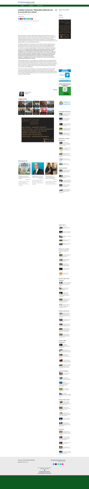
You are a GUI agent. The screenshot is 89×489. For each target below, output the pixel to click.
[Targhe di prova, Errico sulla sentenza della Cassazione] (38, 168)
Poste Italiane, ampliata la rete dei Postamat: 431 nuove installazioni (65, 378)
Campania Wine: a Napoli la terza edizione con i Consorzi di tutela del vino (64, 356)
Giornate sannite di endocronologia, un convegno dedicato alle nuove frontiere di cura (64, 335)
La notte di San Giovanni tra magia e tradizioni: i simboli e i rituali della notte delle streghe (64, 144)
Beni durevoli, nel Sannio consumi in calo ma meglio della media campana (65, 351)
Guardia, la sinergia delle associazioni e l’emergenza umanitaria (64, 185)
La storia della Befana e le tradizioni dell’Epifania (65, 443)
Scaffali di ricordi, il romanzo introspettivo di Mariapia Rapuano (65, 176)
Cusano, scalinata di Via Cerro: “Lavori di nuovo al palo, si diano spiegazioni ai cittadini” (65, 284)
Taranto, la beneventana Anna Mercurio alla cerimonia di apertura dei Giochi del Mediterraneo (64, 384)
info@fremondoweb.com (23, 462)
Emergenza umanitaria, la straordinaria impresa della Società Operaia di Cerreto (65, 181)
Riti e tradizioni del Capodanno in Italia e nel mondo (64, 448)
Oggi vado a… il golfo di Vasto (67, 237)
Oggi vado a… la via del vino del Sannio (67, 240)
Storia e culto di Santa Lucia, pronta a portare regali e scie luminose (65, 452)
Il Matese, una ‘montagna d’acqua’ (66, 164)
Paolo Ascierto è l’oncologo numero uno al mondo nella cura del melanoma (65, 409)
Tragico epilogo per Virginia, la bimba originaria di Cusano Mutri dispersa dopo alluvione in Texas (65, 403)
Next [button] (56, 176)
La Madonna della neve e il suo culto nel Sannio (65, 160)
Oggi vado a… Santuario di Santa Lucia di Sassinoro (65, 244)
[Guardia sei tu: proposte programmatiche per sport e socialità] (24, 168)
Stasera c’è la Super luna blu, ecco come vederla (64, 419)
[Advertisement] (37, 28)
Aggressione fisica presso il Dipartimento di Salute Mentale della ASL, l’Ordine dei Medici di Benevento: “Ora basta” (65, 315)
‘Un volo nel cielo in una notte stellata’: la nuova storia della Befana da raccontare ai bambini (64, 438)
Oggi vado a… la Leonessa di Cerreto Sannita (64, 228)
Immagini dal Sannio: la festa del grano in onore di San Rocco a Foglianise (65, 134)
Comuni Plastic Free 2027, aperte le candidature (64, 374)
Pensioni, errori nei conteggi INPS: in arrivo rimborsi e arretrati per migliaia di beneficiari (65, 433)
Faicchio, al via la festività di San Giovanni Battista (64, 289)
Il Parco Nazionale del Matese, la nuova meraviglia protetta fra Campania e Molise (65, 155)
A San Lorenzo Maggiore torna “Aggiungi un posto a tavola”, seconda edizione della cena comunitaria (64, 294)
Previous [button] (19, 176)
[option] (24, 175)
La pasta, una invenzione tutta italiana (64, 274)
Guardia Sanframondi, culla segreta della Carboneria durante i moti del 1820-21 (64, 171)
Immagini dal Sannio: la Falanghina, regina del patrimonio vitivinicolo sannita (65, 129)
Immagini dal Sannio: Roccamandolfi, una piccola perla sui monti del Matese (64, 120)
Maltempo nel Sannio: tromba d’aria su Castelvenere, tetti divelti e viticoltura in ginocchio (64, 300)
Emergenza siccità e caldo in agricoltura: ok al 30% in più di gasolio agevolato (65, 361)
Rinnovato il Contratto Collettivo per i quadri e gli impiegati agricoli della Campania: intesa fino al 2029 (65, 366)
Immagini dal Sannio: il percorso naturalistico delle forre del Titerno (65, 124)
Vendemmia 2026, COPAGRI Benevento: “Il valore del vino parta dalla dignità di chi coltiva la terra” (64, 330)
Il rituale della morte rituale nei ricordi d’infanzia (64, 269)
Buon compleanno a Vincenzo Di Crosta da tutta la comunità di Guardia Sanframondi (65, 191)
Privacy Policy (42, 468)
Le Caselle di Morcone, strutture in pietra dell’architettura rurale (65, 255)
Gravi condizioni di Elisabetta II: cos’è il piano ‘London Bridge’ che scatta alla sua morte (65, 424)
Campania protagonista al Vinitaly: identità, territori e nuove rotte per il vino (65, 395)
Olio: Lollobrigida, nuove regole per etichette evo (64, 389)
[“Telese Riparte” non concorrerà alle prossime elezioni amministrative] (51, 168)
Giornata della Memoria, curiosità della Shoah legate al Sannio (64, 265)
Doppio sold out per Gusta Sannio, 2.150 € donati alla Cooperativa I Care (64, 325)
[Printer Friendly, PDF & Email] (55, 89)
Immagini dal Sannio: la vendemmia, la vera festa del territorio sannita (65, 114)
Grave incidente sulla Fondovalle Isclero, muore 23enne (64, 320)
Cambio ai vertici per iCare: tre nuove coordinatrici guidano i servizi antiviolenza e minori (64, 306)
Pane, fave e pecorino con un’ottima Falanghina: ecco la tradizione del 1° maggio (65, 149)
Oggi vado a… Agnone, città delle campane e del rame (65, 232)
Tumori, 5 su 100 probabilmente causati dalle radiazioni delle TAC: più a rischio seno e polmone (65, 414)
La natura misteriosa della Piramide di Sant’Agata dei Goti (64, 260)
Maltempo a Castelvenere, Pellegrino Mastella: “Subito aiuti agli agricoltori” (64, 346)
